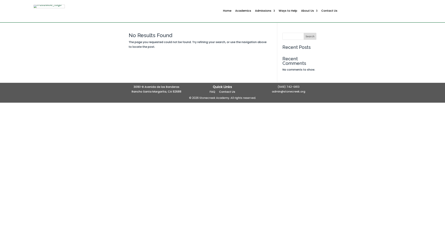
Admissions (263, 11)
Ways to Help (288, 11)
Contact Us (329, 11)
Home (227, 11)
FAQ (212, 92)
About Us (307, 11)
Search (310, 36)
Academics (243, 11)
